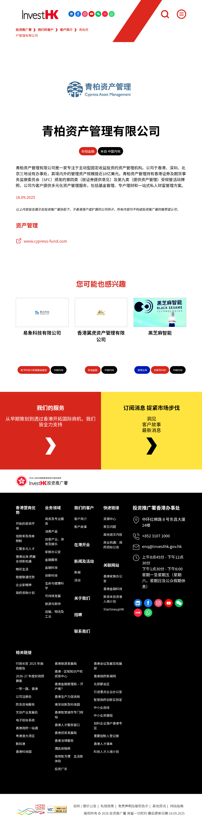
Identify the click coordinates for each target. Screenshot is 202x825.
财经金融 (88, 151)
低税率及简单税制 (25, 538)
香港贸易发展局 (66, 732)
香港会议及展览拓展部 (108, 665)
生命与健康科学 (54, 585)
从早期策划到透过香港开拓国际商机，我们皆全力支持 (50, 421)
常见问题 (109, 526)
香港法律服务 (64, 740)
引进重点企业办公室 (108, 691)
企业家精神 (24, 584)
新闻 (77, 572)
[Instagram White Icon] (85, 14)
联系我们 (82, 631)
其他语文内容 (112, 534)
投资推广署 (24, 29)
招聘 (78, 614)
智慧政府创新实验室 (108, 699)
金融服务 (51, 559)
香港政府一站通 (27, 728)
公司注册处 (24, 696)
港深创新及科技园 (67, 704)
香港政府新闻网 (105, 676)
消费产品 (51, 531)
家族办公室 (53, 551)
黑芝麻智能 (160, 332)
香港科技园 (24, 751)
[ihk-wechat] (98, 14)
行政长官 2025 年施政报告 (29, 665)
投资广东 (61, 768)
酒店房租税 (62, 748)
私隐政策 (107, 805)
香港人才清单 (103, 743)
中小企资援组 (103, 715)
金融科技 (51, 567)
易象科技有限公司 (42, 332)
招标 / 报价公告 (84, 805)
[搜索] (165, 14)
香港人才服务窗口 (67, 724)
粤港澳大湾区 (25, 735)
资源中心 (109, 518)
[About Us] (50, 446)
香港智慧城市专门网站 (69, 714)
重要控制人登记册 (106, 735)
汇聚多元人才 (25, 548)
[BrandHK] (30, 810)
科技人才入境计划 (106, 751)
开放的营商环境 (25, 525)
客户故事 (80, 526)
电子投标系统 (25, 720)
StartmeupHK (113, 609)
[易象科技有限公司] (42, 312)
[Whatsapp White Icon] (112, 14)
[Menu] (181, 14)
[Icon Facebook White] (78, 14)
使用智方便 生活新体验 (69, 758)
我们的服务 (50, 407)
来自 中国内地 (110, 151)
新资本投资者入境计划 (112, 599)
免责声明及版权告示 (133, 805)
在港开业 (82, 544)
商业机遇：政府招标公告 (112, 544)
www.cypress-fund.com (45, 241)
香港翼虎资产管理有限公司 (101, 336)
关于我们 (82, 598)
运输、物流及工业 (54, 614)
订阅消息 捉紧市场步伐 (151, 407)
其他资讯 (159, 805)
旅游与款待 (53, 603)
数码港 (20, 743)
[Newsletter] (151, 446)
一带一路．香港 (27, 688)
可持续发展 (53, 595)
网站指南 (176, 805)
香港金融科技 (112, 588)
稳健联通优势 (25, 577)
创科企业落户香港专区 (108, 725)
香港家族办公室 (112, 578)
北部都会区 (101, 683)
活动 (77, 580)
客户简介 (66, 29)
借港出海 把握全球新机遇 (26, 559)
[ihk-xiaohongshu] (105, 14)
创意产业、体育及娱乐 (54, 541)
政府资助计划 (25, 592)
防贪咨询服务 (25, 704)
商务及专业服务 (54, 521)
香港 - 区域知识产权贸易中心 (69, 673)
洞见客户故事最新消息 (151, 424)
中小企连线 (101, 707)
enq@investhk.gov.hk (162, 546)
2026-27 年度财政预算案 (30, 678)
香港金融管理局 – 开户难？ (69, 686)
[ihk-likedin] (71, 14)
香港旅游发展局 (66, 663)
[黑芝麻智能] (160, 312)
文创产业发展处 (27, 712)
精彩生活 (22, 569)
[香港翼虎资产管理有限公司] (101, 312)
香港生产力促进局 (67, 696)
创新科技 (51, 575)
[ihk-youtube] (91, 14)
